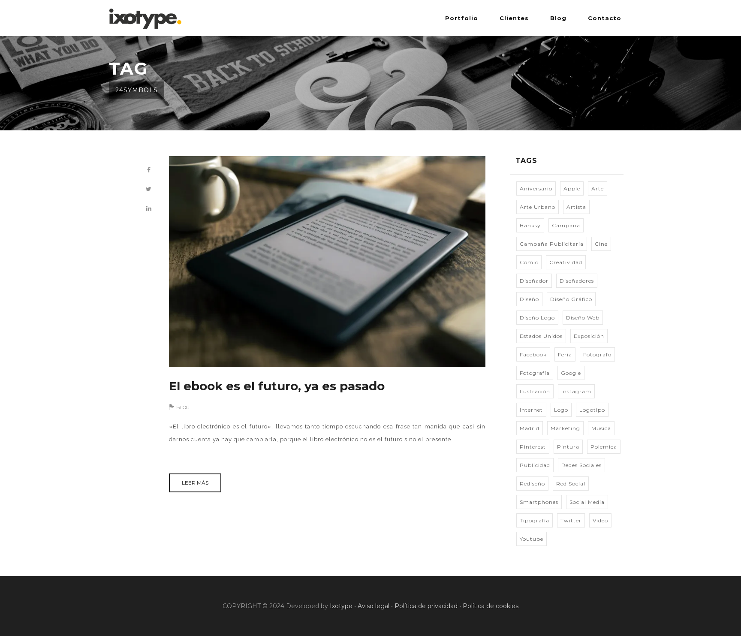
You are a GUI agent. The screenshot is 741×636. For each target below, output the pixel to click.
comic (529, 262)
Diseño (529, 299)
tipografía (534, 520)
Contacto (604, 18)
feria (565, 354)
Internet (531, 410)
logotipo (592, 410)
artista (576, 207)
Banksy (530, 225)
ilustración (535, 391)
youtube (531, 539)
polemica (603, 446)
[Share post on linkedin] (149, 208)
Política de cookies (490, 606)
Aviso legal (373, 606)
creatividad (565, 262)
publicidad (535, 465)
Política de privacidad (426, 606)
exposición (589, 336)
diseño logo (537, 317)
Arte (597, 188)
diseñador (534, 280)
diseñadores (577, 280)
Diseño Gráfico (571, 299)
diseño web (582, 317)
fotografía (535, 373)
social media (587, 502)
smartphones (539, 502)
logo (561, 410)
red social (570, 483)
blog (183, 407)
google (571, 373)
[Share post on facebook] (149, 170)
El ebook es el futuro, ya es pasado (277, 386)
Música (601, 428)
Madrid (529, 428)
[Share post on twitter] (149, 189)
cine (601, 244)
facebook (533, 354)
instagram (576, 391)
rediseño (532, 483)
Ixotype (341, 606)
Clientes (514, 18)
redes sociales (581, 465)
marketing (565, 428)
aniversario (536, 188)
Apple (571, 188)
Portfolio (461, 18)
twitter (570, 520)
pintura (568, 446)
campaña (566, 225)
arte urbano (537, 207)
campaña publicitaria (552, 244)
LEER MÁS (195, 482)
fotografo (597, 354)
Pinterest (533, 446)
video (600, 520)
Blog (558, 18)
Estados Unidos (541, 336)
